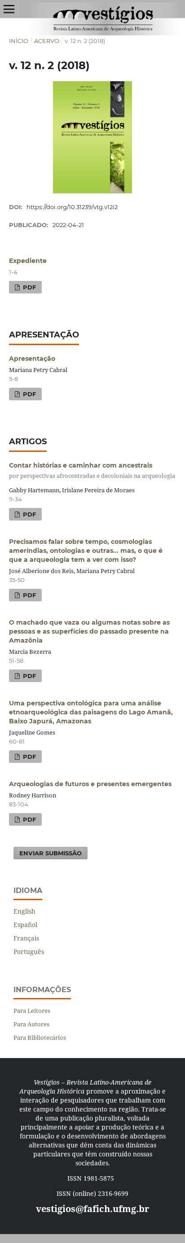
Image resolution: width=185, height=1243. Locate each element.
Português (28, 951)
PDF (28, 287)
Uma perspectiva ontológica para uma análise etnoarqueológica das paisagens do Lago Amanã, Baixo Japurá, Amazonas (91, 712)
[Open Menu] (9, 9)
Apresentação (32, 359)
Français (26, 938)
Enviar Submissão (50, 853)
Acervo (46, 40)
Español (25, 924)
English (24, 911)
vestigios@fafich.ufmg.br (92, 1209)
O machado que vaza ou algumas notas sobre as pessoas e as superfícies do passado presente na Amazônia (89, 631)
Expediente (28, 261)
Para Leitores (31, 1011)
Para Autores (31, 1024)
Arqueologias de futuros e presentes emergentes (90, 784)
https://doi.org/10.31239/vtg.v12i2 (72, 206)
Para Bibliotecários (39, 1037)
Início (18, 40)
